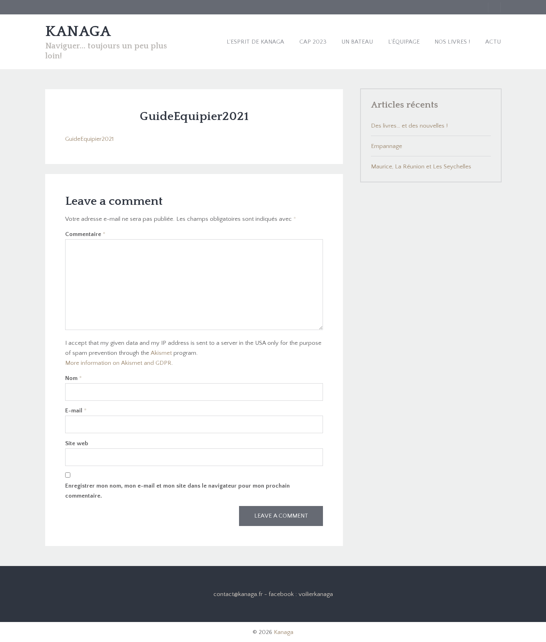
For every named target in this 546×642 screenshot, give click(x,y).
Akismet (161, 353)
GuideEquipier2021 (89, 139)
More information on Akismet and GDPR (118, 363)
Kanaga (283, 632)
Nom (73, 378)
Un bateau (357, 41)
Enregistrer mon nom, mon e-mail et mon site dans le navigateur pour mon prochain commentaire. (177, 490)
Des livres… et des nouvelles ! (409, 125)
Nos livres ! (452, 41)
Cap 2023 (313, 41)
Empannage (386, 146)
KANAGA (78, 31)
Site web (76, 443)
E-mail (76, 410)
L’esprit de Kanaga (255, 41)
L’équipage (404, 41)
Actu (493, 41)
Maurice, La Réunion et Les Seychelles (421, 166)
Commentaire (85, 234)
